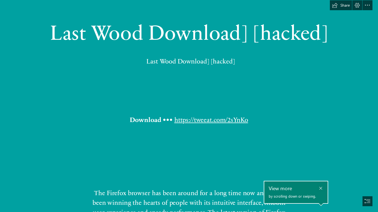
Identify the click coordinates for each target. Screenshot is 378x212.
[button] (341, 5)
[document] (189, 106)
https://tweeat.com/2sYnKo (211, 119)
